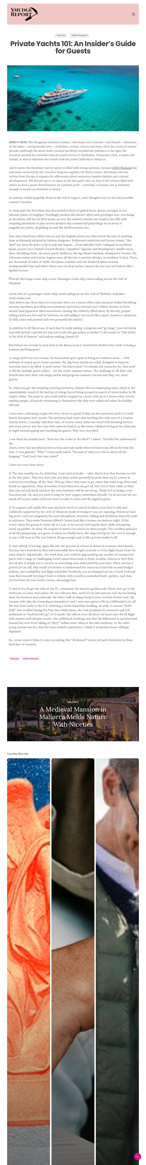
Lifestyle (61, 35)
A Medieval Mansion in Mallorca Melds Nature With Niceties (73, 714)
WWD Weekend (79, 35)
